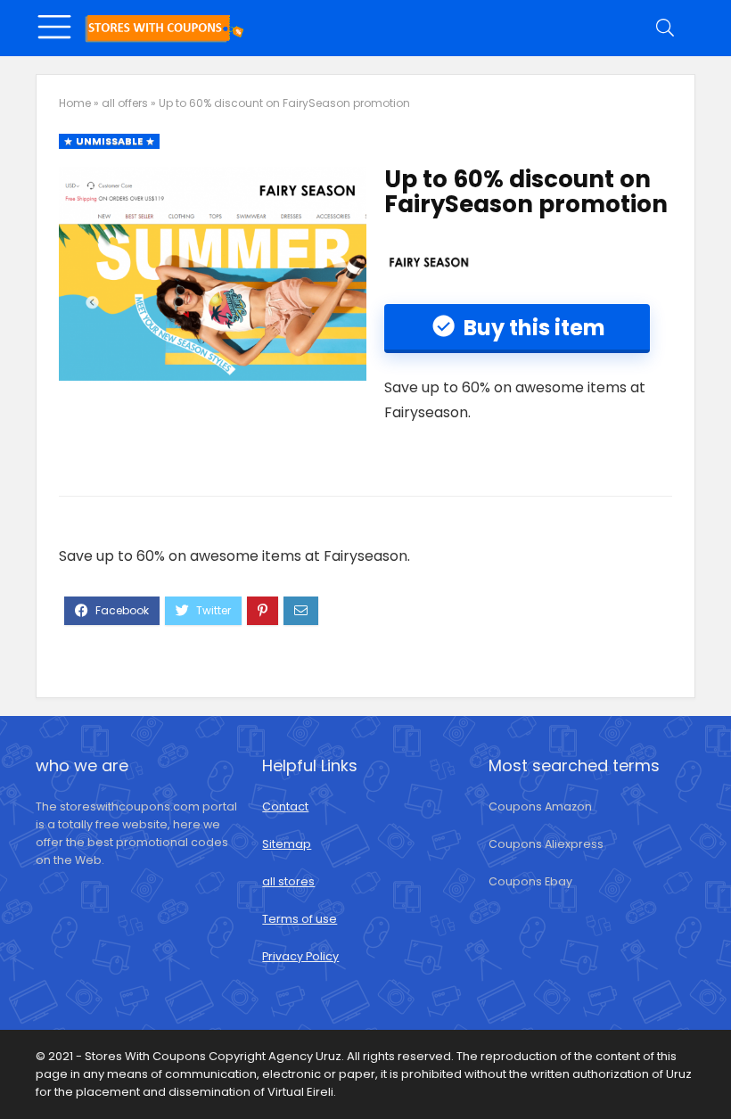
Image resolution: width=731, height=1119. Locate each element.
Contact (285, 806)
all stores (288, 881)
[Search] (667, 28)
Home (75, 103)
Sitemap (286, 844)
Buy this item (532, 327)
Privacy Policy (300, 956)
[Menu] (57, 28)
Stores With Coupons (147, 1056)
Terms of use (299, 918)
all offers (125, 103)
